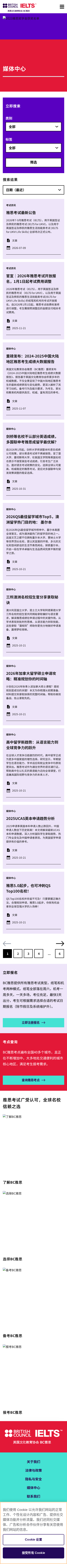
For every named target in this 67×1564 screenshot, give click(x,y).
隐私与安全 (33, 1478)
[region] (33, 1533)
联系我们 (33, 1496)
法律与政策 (33, 1470)
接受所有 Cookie (33, 1552)
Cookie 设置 (33, 1539)
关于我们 (33, 1461)
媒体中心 (33, 1487)
